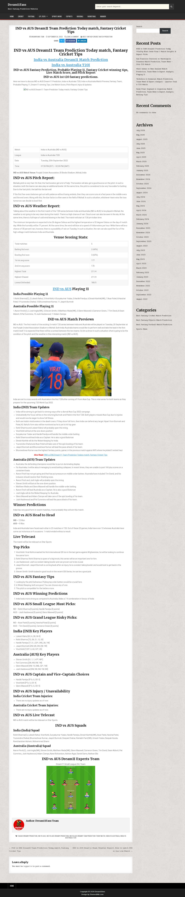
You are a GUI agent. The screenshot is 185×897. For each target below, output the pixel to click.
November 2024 (143, 179)
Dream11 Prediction (30, 836)
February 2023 (142, 272)
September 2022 (143, 294)
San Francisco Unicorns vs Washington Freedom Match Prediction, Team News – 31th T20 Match (154, 62)
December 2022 (143, 281)
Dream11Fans (17, 4)
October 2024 (142, 183)
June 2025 (140, 148)
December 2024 (143, 174)
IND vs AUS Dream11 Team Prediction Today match (87, 836)
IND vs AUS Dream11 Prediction (58, 836)
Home (12, 16)
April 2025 (141, 157)
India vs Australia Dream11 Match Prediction (71, 60)
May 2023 (140, 259)
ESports (69, 16)
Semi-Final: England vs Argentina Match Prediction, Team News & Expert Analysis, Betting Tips (155, 92)
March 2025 (141, 161)
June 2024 (141, 201)
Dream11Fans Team (37, 36)
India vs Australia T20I (71, 65)
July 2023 (140, 250)
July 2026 (140, 130)
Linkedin (83, 41)
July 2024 (140, 197)
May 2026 (140, 135)
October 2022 (142, 290)
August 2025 (141, 139)
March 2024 (141, 215)
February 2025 (142, 166)
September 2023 (143, 241)
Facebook (71, 41)
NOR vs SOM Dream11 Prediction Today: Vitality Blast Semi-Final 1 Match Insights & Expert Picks (156, 51)
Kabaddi (103, 16)
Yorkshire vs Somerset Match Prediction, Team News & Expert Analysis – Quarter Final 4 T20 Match (156, 82)
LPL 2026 (42, 16)
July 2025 (140, 143)
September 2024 (143, 188)
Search (139, 26)
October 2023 (142, 237)
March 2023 (141, 268)
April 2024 (141, 210)
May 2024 (140, 206)
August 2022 (141, 299)
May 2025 (140, 152)
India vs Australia (113, 836)
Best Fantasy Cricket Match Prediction (97, 36)
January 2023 (142, 277)
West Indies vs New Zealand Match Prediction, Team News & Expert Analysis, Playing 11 (155, 72)
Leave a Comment (73, 36)
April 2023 (141, 263)
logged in (27, 866)
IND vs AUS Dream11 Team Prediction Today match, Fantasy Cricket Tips (70, 30)
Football (31, 16)
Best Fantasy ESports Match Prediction (154, 320)
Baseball (80, 16)
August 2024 (142, 192)
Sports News (57, 16)
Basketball (92, 16)
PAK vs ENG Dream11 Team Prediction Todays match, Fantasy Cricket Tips (75, 455)
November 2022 (143, 285)
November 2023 (143, 232)
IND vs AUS (62, 289)
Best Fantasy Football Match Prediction (154, 324)
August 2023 (141, 246)
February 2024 (142, 219)
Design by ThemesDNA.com (92, 894)
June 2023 (140, 254)
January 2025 (142, 170)
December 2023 (143, 228)
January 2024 (142, 223)
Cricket (21, 16)
